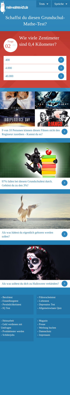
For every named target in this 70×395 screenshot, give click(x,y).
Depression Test (47, 304)
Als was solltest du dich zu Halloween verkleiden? (30, 283)
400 (7, 59)
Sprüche (59, 3)
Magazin (43, 320)
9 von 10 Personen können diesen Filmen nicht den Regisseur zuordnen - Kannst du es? (31, 132)
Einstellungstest (10, 300)
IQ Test (6, 308)
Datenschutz (45, 331)
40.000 (9, 76)
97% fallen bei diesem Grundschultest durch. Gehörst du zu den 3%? (27, 183)
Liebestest (44, 300)
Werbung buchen (47, 327)
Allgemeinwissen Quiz (50, 308)
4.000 (8, 67)
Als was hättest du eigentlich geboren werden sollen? (27, 234)
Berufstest (8, 297)
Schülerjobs (8, 334)
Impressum (44, 334)
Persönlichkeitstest (12, 304)
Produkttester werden (13, 331)
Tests (42, 3)
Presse (42, 324)
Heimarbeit (8, 320)
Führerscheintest (47, 297)
